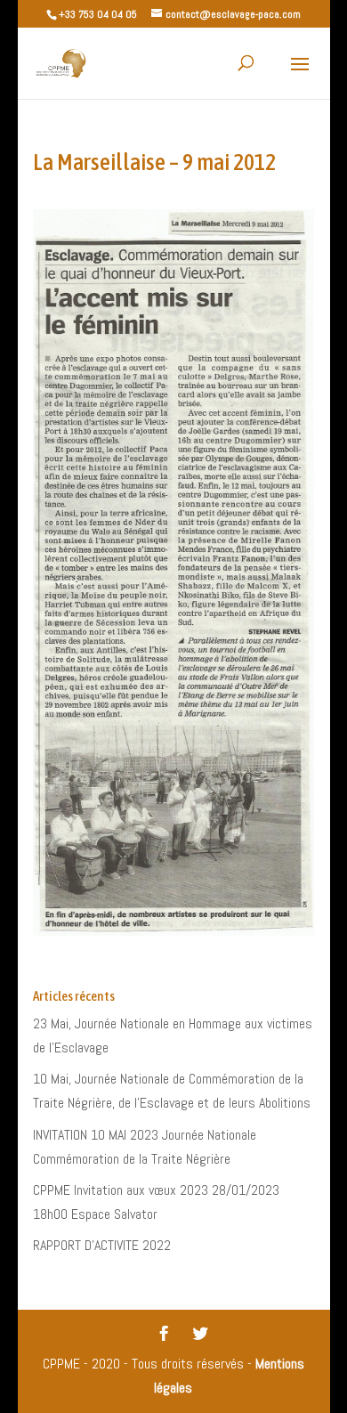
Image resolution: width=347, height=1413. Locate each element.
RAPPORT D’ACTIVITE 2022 (102, 1245)
